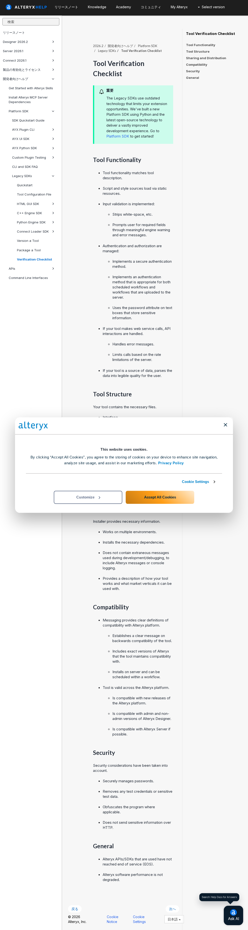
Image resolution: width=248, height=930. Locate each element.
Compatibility (196, 64)
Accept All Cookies (160, 497)
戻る (74, 909)
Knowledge (97, 7)
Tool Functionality (200, 45)
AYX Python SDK (24, 148)
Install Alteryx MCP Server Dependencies (28, 99)
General (192, 78)
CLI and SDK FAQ (25, 167)
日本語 (173, 919)
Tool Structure (197, 51)
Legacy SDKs (22, 176)
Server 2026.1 (13, 51)
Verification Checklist (34, 259)
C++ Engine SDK (29, 213)
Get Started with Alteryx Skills (31, 88)
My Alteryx (179, 7)
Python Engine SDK (31, 222)
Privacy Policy (171, 463)
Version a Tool (28, 241)
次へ (172, 909)
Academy (123, 7)
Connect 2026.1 (14, 60)
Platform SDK (18, 111)
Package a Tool (29, 250)
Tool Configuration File (34, 194)
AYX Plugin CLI (23, 129)
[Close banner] (225, 424)
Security (193, 71)
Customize (85, 497)
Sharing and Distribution (206, 58)
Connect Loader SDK (33, 231)
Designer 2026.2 (15, 42)
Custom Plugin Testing (29, 157)
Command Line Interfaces (28, 278)
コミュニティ (151, 7)
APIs (12, 268)
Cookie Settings (195, 482)
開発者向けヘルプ (15, 79)
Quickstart (24, 185)
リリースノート (14, 32)
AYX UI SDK (20, 139)
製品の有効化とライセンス (22, 70)
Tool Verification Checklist (210, 34)
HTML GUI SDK (28, 204)
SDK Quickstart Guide (28, 120)
